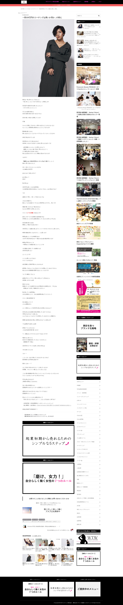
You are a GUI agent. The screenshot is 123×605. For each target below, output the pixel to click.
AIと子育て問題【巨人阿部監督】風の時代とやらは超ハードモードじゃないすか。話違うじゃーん (88, 34)
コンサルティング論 (81, 408)
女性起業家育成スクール (83, 501)
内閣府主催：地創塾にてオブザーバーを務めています (91, 27)
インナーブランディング (83, 396)
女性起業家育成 (42, 521)
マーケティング (80, 445)
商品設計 (79, 490)
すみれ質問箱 (80, 419)
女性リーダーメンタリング (46, 403)
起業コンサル (57, 521)
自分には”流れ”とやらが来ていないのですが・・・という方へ (91, 56)
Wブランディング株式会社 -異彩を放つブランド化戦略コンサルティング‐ (76, 602)
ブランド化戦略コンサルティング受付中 (62, 5)
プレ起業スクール (81, 438)
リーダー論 (42, 519)
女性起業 (35, 521)
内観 (78, 479)
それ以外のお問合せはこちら (48, 504)
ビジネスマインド (27, 519)
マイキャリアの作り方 (82, 449)
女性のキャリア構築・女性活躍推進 (85, 498)
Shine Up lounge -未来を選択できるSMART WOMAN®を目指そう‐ (54, 405)
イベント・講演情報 (81, 392)
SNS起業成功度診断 (82, 389)
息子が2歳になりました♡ (30, 107)
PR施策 (79, 385)
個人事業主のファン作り (83, 475)
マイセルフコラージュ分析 (83, 453)
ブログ (100, 1)
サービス (79, 411)
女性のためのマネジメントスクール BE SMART (42, 416)
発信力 (78, 513)
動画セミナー (80, 483)
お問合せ (93, 1)
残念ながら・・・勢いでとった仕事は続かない (91, 49)
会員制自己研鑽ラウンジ (83, 471)
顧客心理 (79, 524)
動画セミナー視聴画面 (82, 486)
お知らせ (79, 400)
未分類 (78, 505)
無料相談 (86, 1)
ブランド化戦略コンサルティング (38, 414)
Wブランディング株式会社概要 (52, 1)
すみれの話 (79, 415)
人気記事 (79, 468)
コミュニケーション (81, 404)
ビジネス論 (35, 519)
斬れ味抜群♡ (49, 521)
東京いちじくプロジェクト (83, 509)
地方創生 (79, 494)
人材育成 (79, 464)
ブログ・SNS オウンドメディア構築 (85, 441)
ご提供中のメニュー (77, 1)
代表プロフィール (65, 1)
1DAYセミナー (80, 381)
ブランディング (80, 434)
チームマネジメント (81, 423)
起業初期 (79, 517)
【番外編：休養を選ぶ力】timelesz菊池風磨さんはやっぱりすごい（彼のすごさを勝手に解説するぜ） (88, 43)
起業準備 (79, 520)
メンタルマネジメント (82, 456)
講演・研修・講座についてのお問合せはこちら (49, 503)
